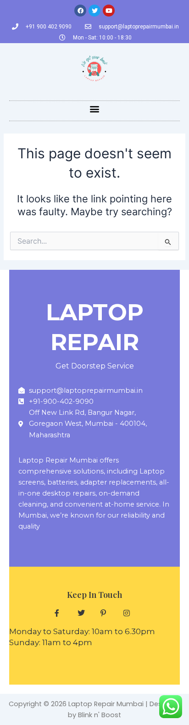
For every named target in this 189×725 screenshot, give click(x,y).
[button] (94, 108)
